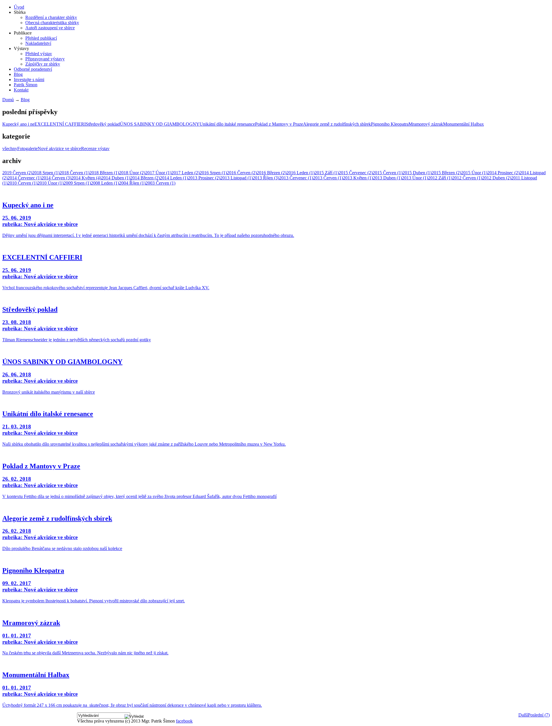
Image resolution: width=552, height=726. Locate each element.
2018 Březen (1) (104, 172)
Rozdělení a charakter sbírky (51, 17)
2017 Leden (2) (185, 172)
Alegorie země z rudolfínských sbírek (337, 124)
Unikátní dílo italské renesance (227, 124)
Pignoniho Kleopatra (390, 124)
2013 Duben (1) (387, 177)
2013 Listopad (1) (236, 177)
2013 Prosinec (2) (204, 177)
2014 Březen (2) (145, 177)
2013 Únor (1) (415, 177)
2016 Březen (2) (271, 172)
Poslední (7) (539, 714)
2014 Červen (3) (56, 177)
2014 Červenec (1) (24, 177)
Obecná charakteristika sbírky (52, 22)
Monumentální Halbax (463, 124)
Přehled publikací (41, 38)
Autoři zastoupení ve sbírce (50, 27)
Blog (18, 74)
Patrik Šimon (25, 84)
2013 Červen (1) (328, 177)
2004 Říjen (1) (132, 183)
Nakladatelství (38, 43)
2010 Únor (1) (50, 183)
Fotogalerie (27, 148)
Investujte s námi (29, 79)
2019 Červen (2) (17, 172)
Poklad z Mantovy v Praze (279, 124)
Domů (8, 99)
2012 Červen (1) (467, 177)
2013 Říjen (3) (266, 177)
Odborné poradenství (33, 69)
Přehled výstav (38, 53)
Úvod (19, 7)
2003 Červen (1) (160, 183)
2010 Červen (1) (22, 183)
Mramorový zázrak (426, 124)
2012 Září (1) (440, 177)
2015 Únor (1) (474, 172)
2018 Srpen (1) (46, 172)
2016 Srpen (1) (213, 172)
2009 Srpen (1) (77, 183)
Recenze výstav (95, 148)
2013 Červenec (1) (296, 177)
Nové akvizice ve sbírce (59, 148)
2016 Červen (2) (242, 172)
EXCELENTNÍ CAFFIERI (60, 124)
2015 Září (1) (327, 172)
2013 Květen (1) (358, 177)
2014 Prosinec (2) (503, 172)
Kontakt (21, 89)
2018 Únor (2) (132, 172)
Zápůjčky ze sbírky (42, 64)
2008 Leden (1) (105, 183)
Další (523, 714)
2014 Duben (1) (115, 177)
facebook (184, 721)
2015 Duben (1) (417, 172)
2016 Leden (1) (300, 172)
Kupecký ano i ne (18, 124)
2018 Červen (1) (74, 172)
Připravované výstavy (45, 58)
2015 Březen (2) (446, 172)
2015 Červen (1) (387, 172)
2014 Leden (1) (174, 177)
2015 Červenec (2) (356, 172)
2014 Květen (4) (86, 177)
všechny (9, 148)
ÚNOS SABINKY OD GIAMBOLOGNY (160, 124)
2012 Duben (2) (496, 177)
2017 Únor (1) (158, 172)
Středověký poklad (103, 124)
